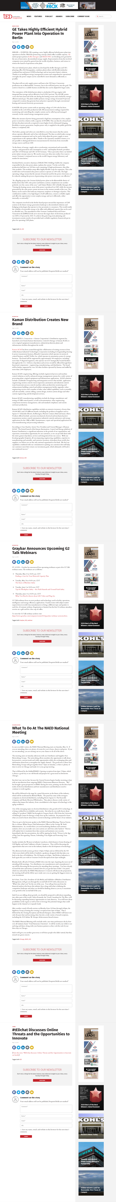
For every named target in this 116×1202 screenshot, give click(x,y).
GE (69, 54)
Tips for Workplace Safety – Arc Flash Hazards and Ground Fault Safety (39, 589)
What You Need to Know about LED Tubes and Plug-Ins (35, 596)
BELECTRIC (46, 57)
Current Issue (83, 16)
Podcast (49, 16)
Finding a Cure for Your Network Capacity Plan (32, 576)
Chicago (22, 939)
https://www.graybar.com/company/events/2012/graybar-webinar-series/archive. (40, 616)
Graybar (22, 620)
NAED (26, 939)
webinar (30, 620)
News (29, 16)
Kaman (22, 458)
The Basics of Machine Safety (25, 583)
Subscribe (70, 16)
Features (38, 16)
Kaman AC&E (17, 350)
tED (23, 229)
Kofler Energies (33, 57)
